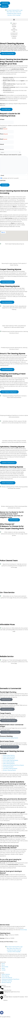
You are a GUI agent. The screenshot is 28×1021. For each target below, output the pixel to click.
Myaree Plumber (6, 699)
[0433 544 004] (1, 987)
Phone (4, 134)
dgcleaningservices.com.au (17, 1016)
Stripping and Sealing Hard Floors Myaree (13, 765)
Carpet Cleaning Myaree (9, 757)
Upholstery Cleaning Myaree (10, 768)
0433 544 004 (7, 986)
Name (3, 128)
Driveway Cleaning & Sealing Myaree (9, 738)
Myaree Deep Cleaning (8, 755)
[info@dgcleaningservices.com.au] (1, 992)
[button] (14, 19)
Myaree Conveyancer (7, 709)
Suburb (2, 144)
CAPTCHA (3, 180)
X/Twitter (2, 119)
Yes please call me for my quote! (10, 178)
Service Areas (23, 929)
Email (3, 139)
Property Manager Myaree (8, 720)
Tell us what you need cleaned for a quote (10, 154)
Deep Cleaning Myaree (8, 758)
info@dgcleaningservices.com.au (11, 991)
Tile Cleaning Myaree (8, 766)
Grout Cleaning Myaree (8, 762)
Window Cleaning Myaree (9, 770)
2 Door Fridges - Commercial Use (10, 732)
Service (2, 149)
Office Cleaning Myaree (9, 763)
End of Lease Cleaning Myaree (9, 747)
